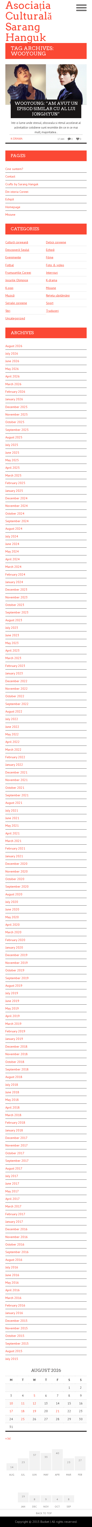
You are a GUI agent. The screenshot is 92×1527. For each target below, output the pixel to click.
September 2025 (17, 430)
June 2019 (12, 1001)
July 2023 (11, 628)
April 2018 (12, 1107)
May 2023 (12, 643)
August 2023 (13, 620)
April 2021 (12, 833)
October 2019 (14, 970)
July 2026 (11, 353)
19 (34, 1411)
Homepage (12, 207)
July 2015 (11, 1359)
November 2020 (16, 871)
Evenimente (13, 257)
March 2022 (13, 750)
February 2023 (15, 666)
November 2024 (16, 506)
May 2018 (12, 1100)
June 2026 (12, 361)
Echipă (9, 199)
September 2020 (17, 886)
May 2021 (12, 826)
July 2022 (11, 719)
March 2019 (13, 1024)
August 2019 (13, 986)
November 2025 (16, 414)
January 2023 (14, 673)
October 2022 (14, 696)
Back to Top (44, 1513)
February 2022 (15, 757)
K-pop (9, 288)
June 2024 (12, 544)
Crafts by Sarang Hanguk (21, 184)
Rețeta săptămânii (58, 295)
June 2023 (12, 635)
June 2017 (12, 1183)
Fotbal (9, 265)
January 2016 (14, 1313)
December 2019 (16, 955)
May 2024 (12, 551)
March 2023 (13, 658)
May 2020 (12, 917)
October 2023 (14, 605)
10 (11, 1403)
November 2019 (16, 963)
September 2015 (17, 1343)
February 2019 (15, 1031)
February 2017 (15, 1214)
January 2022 (14, 765)
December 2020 (16, 864)
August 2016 (13, 1260)
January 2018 (14, 1130)
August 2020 (13, 894)
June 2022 (12, 727)
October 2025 (14, 422)
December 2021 (16, 772)
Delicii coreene (56, 242)
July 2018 (11, 1085)
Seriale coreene (16, 303)
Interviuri (52, 273)
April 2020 (12, 925)
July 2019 (11, 993)
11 (23, 1403)
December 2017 (16, 1138)
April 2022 (12, 742)
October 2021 (14, 788)
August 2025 (13, 437)
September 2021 (17, 795)
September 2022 (17, 704)
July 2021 (11, 810)
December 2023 (16, 590)
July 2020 (11, 902)
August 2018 (13, 1077)
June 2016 (12, 1275)
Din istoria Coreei (16, 192)
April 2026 (12, 376)
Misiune (10, 215)
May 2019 (12, 1008)
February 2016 (15, 1305)
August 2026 (13, 346)
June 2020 (12, 909)
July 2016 (11, 1267)
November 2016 (16, 1237)
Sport (49, 303)
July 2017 (11, 1176)
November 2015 (16, 1328)
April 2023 (12, 650)
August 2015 (13, 1351)
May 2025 (12, 460)
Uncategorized (15, 318)
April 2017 (12, 1199)
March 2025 (13, 475)
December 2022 (16, 681)
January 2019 (14, 1039)
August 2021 (13, 803)
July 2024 (11, 536)
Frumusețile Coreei (18, 273)
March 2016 (13, 1298)
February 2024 (15, 574)
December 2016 (16, 1229)
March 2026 (13, 384)
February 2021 (15, 848)
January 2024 (14, 582)
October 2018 (14, 1062)
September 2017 (17, 1161)
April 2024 (12, 559)
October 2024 (14, 514)
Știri (7, 311)
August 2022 (13, 711)
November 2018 (16, 1054)
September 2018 (17, 1069)
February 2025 (15, 483)
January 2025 (14, 491)
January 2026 (14, 399)
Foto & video (55, 265)
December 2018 (16, 1047)
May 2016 (12, 1283)
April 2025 (12, 468)
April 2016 (12, 1290)
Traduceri (52, 311)
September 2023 (17, 612)
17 (11, 1411)
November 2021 (16, 780)
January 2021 (14, 856)
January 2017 (14, 1222)
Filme (49, 257)
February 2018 (15, 1123)
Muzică (10, 295)
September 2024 (17, 521)
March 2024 (13, 567)
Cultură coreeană (16, 242)
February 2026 (15, 392)
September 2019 (17, 978)
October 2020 (14, 879)
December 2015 (16, 1321)
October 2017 (14, 1153)
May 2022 (12, 734)
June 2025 (12, 453)
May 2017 (12, 1191)
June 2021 (12, 818)
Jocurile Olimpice (16, 280)
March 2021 (13, 841)
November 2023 (16, 597)
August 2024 (13, 529)
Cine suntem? (14, 169)
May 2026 (12, 369)
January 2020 (14, 947)
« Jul (8, 1438)
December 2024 (16, 498)
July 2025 (11, 445)
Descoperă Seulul (17, 250)
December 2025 (16, 407)
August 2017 (13, 1168)
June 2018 (12, 1092)
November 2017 (16, 1145)
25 (23, 1419)
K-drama (17, 139)
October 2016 (14, 1244)
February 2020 (15, 940)
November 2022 (16, 689)
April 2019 (12, 1016)
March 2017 (13, 1206)
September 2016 (17, 1252)
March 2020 (13, 932)
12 (34, 1403)
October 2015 (14, 1336)
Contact (10, 176)
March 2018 (13, 1115)
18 (23, 1411)
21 (57, 1411)
